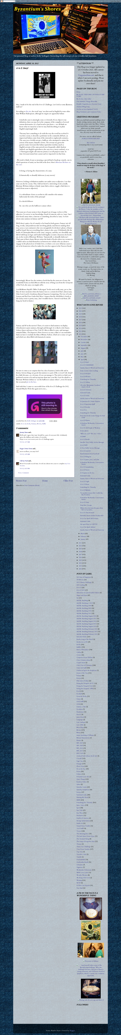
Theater (79, 844)
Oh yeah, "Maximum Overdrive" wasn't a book (90, 386)
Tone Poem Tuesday (83, 849)
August (83, 348)
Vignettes (80, 867)
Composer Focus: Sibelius (85, 657)
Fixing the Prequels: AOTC (85, 683)
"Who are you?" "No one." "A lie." (90, 434)
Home (45, 480)
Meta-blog (80, 727)
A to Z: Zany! (84, 362)
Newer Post (21, 480)
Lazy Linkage (81, 722)
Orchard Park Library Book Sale (87, 756)
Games (79, 699)
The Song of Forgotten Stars (86, 841)
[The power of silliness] (90, 961)
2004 (80, 563)
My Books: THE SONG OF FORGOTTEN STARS (90, 95)
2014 (80, 328)
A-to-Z (23, 424)
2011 (80, 543)
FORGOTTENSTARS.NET (91, 139)
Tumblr (79, 857)
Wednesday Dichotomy (84, 870)
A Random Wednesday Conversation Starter (92, 424)
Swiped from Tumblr (83, 826)
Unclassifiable (81, 860)
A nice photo (84, 431)
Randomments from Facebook (89, 454)
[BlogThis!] (51, 421)
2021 (80, 308)
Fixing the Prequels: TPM (85, 689)
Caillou (79, 652)
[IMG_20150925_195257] (91, 296)
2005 (80, 560)
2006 (80, 557)
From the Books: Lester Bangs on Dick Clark (92, 417)
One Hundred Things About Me (87, 101)
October (83, 342)
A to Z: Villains (85, 382)
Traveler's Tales (81, 854)
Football (79, 694)
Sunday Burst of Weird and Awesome (92, 368)
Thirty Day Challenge (84, 847)
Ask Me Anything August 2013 (86, 624)
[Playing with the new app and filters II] (91, 1000)
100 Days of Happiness (84, 577)
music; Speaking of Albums (85, 735)
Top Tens (80, 852)
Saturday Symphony (83, 790)
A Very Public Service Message (90, 448)
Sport (78, 808)
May (82, 357)
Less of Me (80, 725)
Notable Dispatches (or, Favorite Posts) (89, 104)
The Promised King (83, 839)
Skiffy (44, 424)
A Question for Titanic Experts (90, 401)
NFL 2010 (80, 748)
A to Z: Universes (85, 390)
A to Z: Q (83, 410)
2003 (80, 566)
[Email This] (50, 421)
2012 (80, 334)
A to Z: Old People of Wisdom (90, 428)
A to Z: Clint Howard (87, 513)
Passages (79, 764)
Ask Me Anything (82, 600)
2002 (80, 569)
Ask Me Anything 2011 (84, 613)
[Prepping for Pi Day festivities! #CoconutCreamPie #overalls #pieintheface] (91, 919)
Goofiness (80, 709)
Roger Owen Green (26, 449)
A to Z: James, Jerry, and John (89, 460)
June (82, 354)
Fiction (79, 678)
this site (28, 111)
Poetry (79, 771)
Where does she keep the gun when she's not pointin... (91, 509)
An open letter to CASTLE (88, 524)
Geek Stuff (80, 701)
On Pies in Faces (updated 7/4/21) (87, 109)
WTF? (79, 883)
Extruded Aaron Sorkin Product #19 (91, 516)
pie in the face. (31, 382)
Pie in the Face (81, 769)
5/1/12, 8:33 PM (25, 469)
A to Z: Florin (84, 484)
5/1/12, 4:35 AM (25, 454)
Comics (79, 655)
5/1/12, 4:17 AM (25, 442)
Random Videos (82, 782)
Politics (79, 774)
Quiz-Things (81, 779)
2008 (80, 552)
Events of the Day (82, 673)
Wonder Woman (82, 875)
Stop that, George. (86, 505)
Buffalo (79, 647)
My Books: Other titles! (84, 99)
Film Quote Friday (82, 681)
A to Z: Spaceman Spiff (87, 404)
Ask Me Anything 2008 (84, 606)
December (84, 337)
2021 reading (81, 585)
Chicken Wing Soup (83, 107)
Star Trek (80, 810)
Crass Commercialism (83, 660)
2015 (80, 325)
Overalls (79, 758)
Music (78, 733)
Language (80, 720)
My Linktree (91, 143)
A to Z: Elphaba (85, 490)
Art (78, 598)
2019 (80, 314)
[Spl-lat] (91, 940)
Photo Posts (80, 766)
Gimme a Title (81, 707)
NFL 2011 (80, 751)
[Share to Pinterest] (56, 421)
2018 (80, 317)
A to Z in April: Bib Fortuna (89, 518)
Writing (79, 880)
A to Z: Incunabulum (87, 467)
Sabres (79, 784)
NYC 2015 (80, 753)
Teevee (79, 831)
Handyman (80, 712)
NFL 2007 (80, 743)
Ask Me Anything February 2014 (87, 634)
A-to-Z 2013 (81, 590)
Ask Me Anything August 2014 (86, 626)
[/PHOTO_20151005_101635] (90, 298)
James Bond (80, 717)
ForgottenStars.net (86, 75)
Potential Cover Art (83, 777)
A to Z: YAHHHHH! (86, 365)
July (82, 351)
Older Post (68, 480)
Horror (79, 714)
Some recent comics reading (89, 371)
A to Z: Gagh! (84, 481)
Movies (39, 424)
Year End (79, 888)
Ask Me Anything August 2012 (86, 621)
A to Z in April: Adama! (87, 527)
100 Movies (80, 580)
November (84, 340)
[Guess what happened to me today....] (91, 957)
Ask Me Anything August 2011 (86, 619)
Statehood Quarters (83, 818)
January (83, 539)
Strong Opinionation (83, 821)
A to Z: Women (85, 377)
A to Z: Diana (84, 502)
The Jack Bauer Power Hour (86, 836)
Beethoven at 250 (82, 642)
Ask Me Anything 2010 (84, 611)
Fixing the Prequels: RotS (85, 686)
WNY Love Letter (82, 873)
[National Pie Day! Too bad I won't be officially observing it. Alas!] (91, 998)
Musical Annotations (83, 738)
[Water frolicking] (91, 300)
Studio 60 (80, 823)
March (83, 534)
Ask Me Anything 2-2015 (85, 603)
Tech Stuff (80, 828)
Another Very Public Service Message (92, 442)
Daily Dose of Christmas (84, 665)
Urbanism (80, 865)
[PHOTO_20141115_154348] (90, 205)
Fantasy (33, 424)
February (84, 536)
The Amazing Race (83, 834)
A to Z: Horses (84, 470)
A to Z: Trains (84, 396)
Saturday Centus (82, 787)
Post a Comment (23, 473)
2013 (80, 331)
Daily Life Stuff (81, 668)
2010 (80, 546)
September (84, 345)
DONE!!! (83, 437)
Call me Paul (24, 461)
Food (78, 691)
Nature (79, 740)
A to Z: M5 (83, 445)
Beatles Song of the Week (85, 639)
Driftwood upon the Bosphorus (87, 670)
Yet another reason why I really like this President (91, 494)
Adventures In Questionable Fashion (88, 593)
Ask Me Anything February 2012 (87, 629)
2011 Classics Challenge (84, 582)
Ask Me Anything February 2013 (87, 632)
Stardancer (80, 815)
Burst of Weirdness (83, 650)
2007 (80, 554)
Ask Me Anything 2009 (84, 608)
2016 (80, 323)
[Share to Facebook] (55, 421)
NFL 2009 (80, 746)
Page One (80, 761)
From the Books (82, 696)
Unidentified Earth (82, 862)
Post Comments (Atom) (32, 485)
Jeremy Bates (24, 432)
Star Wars (80, 813)
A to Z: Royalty (85, 407)
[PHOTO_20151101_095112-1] (91, 294)
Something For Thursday (85, 803)
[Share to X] (53, 421)
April (82, 360)
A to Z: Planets (85, 420)
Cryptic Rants (81, 663)
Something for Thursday (88, 379)
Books (29, 424)
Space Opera (80, 805)
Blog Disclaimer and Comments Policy (89, 112)
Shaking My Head (82, 797)
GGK (78, 704)
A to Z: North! (84, 439)
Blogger (72, 1031)
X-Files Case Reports (83, 885)
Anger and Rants (82, 595)
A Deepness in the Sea (87, 473)
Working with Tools (83, 878)
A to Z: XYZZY (85, 374)
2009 (80, 549)
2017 (80, 320)
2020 (80, 311)
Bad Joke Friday (82, 637)
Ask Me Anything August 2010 (86, 616)
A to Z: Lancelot (85, 451)
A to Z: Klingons (85, 457)
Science (79, 792)
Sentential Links (85, 393)
